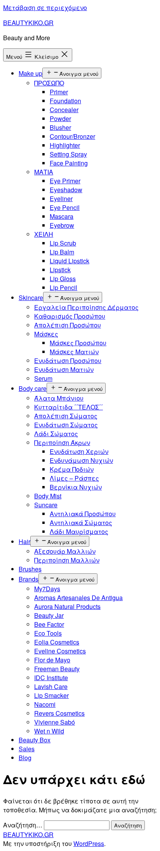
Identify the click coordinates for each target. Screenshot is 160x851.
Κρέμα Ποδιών (72, 469)
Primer (59, 91)
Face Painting (69, 163)
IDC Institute (51, 677)
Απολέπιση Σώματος (65, 415)
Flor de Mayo (52, 659)
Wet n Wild (49, 731)
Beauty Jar (49, 615)
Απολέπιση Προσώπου (67, 325)
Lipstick (60, 269)
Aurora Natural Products (67, 606)
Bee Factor (49, 624)
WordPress (88, 843)
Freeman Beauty (57, 668)
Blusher (60, 127)
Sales (27, 748)
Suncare (45, 504)
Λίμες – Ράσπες (74, 478)
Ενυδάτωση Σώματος (66, 424)
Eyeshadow (66, 189)
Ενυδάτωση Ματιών (64, 369)
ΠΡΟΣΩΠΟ (49, 82)
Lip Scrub (63, 243)
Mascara (61, 216)
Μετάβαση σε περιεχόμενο (45, 7)
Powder (60, 118)
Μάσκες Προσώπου (78, 342)
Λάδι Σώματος (56, 433)
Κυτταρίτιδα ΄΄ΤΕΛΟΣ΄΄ (68, 406)
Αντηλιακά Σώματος (81, 522)
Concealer (64, 109)
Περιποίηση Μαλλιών (66, 560)
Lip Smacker (51, 695)
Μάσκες (46, 333)
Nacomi (45, 704)
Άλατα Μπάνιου (58, 398)
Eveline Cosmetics (60, 650)
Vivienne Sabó (54, 722)
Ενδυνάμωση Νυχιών (81, 460)
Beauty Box (34, 739)
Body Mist (47, 495)
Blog (25, 757)
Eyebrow (62, 225)
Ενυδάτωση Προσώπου (67, 360)
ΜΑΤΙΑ (43, 171)
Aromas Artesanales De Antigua (78, 597)
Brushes (30, 568)
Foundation (65, 100)
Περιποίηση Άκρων (62, 442)
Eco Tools (48, 633)
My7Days (47, 588)
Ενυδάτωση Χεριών (79, 451)
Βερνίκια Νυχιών (76, 487)
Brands (28, 579)
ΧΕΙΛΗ (43, 234)
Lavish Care (51, 686)
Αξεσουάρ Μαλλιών (65, 551)
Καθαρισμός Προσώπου (69, 316)
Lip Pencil (63, 287)
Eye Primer (65, 180)
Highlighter (65, 145)
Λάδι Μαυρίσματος (79, 531)
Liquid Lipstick (69, 260)
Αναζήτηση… (22, 824)
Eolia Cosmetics (56, 642)
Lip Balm (62, 251)
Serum (43, 378)
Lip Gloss (63, 278)
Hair (24, 541)
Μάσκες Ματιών (74, 351)
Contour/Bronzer (72, 136)
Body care (33, 388)
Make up (30, 73)
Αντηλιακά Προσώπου (83, 513)
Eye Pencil (65, 207)
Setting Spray (68, 154)
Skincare (31, 297)
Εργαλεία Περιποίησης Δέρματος (86, 307)
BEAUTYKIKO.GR (28, 22)
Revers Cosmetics (59, 713)
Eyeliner (61, 198)
